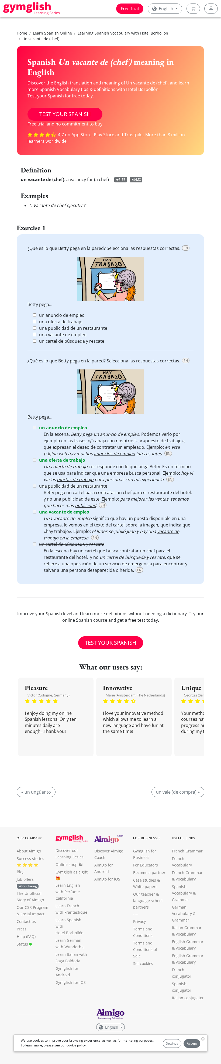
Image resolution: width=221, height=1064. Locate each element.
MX (138, 179)
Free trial (130, 9)
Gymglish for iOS (71, 982)
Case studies (144, 880)
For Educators (145, 865)
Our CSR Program (32, 907)
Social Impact (32, 913)
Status (23, 944)
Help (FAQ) (26, 936)
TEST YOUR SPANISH (65, 114)
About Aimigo (29, 851)
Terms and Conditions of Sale (145, 949)
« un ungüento (36, 792)
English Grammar (187, 941)
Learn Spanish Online (52, 33)
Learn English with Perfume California (68, 892)
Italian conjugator (188, 997)
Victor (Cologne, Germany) (48, 695)
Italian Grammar (187, 927)
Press (21, 929)
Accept (192, 1043)
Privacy (139, 921)
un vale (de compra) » (178, 792)
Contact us (26, 921)
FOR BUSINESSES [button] (147, 838)
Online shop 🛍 (69, 864)
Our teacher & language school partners (148, 901)
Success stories (30, 858)
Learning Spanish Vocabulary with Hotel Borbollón (123, 33)
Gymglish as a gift (72, 872)
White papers (145, 886)
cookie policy (76, 1045)
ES (124, 179)
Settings (172, 1043)
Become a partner (149, 872)
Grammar (180, 899)
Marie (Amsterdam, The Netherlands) (135, 695)
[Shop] (193, 9)
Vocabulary (186, 934)
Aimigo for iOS (107, 879)
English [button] (166, 9)
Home (22, 33)
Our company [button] (29, 838)
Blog (21, 871)
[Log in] (211, 9)
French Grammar (187, 851)
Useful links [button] (183, 838)
